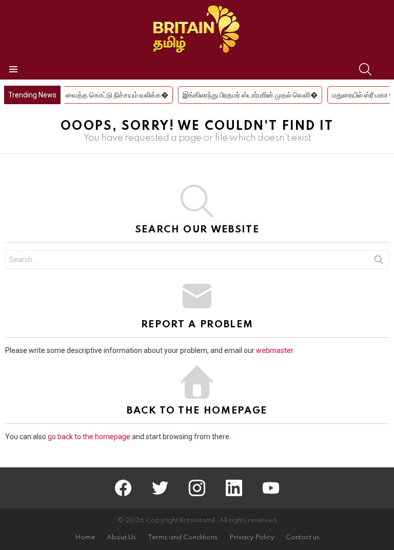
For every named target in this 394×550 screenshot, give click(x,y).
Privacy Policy (251, 537)
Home (85, 537)
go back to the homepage (89, 437)
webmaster (274, 350)
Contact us (303, 537)
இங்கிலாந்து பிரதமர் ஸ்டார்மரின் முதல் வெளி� (244, 95)
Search (378, 261)
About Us (121, 537)
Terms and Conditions (183, 537)
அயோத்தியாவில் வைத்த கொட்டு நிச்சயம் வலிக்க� (86, 95)
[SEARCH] (365, 69)
